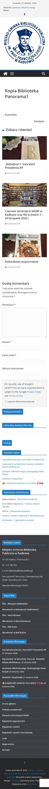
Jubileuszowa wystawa (20, 511)
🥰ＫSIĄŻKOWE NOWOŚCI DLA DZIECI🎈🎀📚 (23, 483)
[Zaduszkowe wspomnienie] (24, 235)
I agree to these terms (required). (21, 401)
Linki (4, 738)
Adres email (9, 355)
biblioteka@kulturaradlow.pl (21, 570)
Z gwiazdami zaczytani (24, 520)
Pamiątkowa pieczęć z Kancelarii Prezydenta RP (23, 459)
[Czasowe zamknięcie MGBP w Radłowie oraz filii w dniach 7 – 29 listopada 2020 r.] (24, 185)
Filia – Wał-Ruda (9, 627)
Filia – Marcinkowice (11, 615)
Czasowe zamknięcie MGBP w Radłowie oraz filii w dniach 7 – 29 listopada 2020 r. (24, 214)
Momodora (7, 520)
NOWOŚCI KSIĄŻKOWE (12, 478)
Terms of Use (16, 395)
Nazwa (6, 341)
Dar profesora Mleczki (27, 499)
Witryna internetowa (13, 368)
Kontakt (6, 750)
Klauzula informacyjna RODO (15, 585)
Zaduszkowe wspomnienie (21, 261)
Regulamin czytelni (11, 726)
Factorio (6, 515)
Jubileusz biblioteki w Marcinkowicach (27, 515)
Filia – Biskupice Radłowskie (15, 603)
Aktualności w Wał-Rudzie (14, 632)
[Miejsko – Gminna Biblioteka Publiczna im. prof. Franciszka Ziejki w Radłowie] (5, 73)
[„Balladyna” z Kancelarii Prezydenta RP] (24, 138)
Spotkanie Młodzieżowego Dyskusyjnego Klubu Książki (24, 8)
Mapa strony (8, 744)
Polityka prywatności (12, 709)
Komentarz (8, 304)
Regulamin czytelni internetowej (17, 732)
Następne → (40, 121)
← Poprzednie (9, 114)
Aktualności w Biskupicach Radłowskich (20, 609)
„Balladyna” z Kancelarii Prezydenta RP (20, 165)
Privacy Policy (34, 391)
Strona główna (9, 703)
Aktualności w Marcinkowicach (16, 621)
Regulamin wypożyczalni (13, 721)
